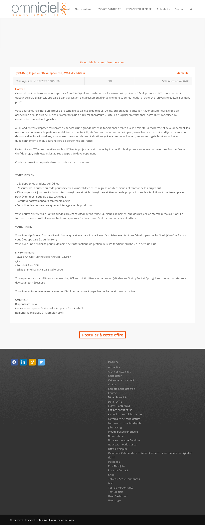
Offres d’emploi (117, 449)
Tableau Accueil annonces (124, 479)
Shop (111, 475)
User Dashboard (118, 496)
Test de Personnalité (120, 487)
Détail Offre (115, 401)
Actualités (114, 367)
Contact (112, 393)
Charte (112, 384)
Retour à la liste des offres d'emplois (102, 62)
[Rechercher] (191, 9)
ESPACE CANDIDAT (119, 406)
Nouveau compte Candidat (124, 440)
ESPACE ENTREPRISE (120, 410)
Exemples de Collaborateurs (125, 414)
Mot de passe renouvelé (123, 431)
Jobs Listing (115, 427)
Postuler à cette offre (102, 335)
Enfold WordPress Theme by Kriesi (55, 519)
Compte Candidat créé (121, 389)
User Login (114, 500)
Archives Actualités (119, 371)
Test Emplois (115, 492)
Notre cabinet (116, 436)
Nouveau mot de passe (122, 444)
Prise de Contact (118, 470)
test (110, 483)
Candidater (115, 376)
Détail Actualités (118, 397)
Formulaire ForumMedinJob (124, 423)
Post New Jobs (116, 466)
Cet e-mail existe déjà (121, 380)
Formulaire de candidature (124, 419)
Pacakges (114, 461)
